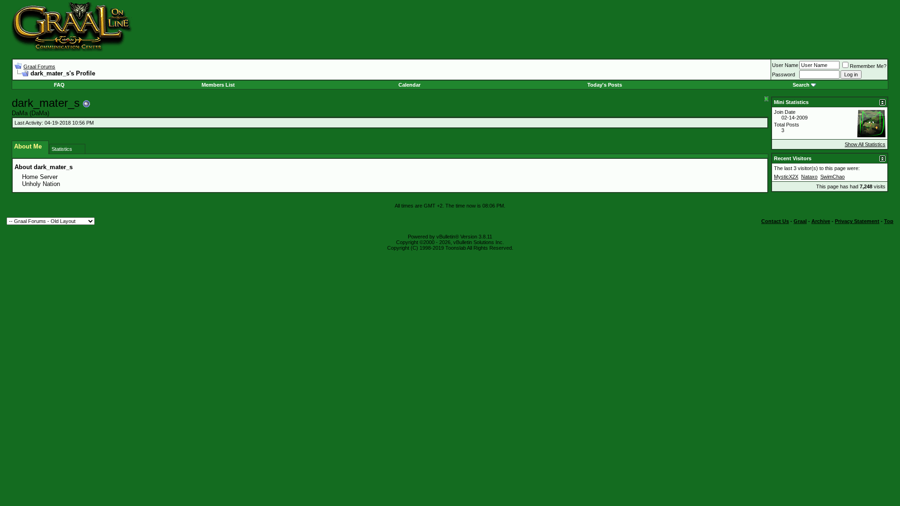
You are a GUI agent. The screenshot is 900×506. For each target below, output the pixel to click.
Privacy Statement (857, 221)
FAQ (59, 85)
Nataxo (809, 176)
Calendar (409, 85)
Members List (218, 85)
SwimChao (832, 176)
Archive (820, 221)
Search (801, 85)
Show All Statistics (865, 144)
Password (783, 74)
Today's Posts (604, 85)
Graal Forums (39, 66)
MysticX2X (786, 176)
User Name (785, 65)
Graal (800, 221)
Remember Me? (868, 66)
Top (888, 221)
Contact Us (775, 221)
